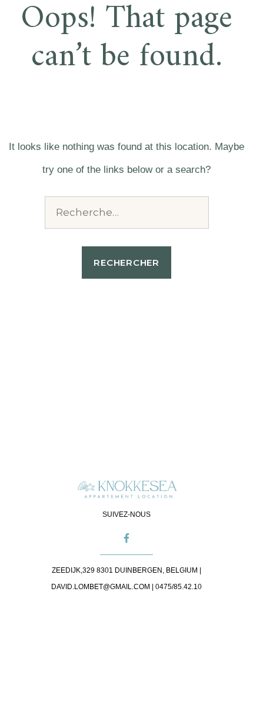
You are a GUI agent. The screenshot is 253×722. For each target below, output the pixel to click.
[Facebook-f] (126, 538)
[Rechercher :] (127, 212)
